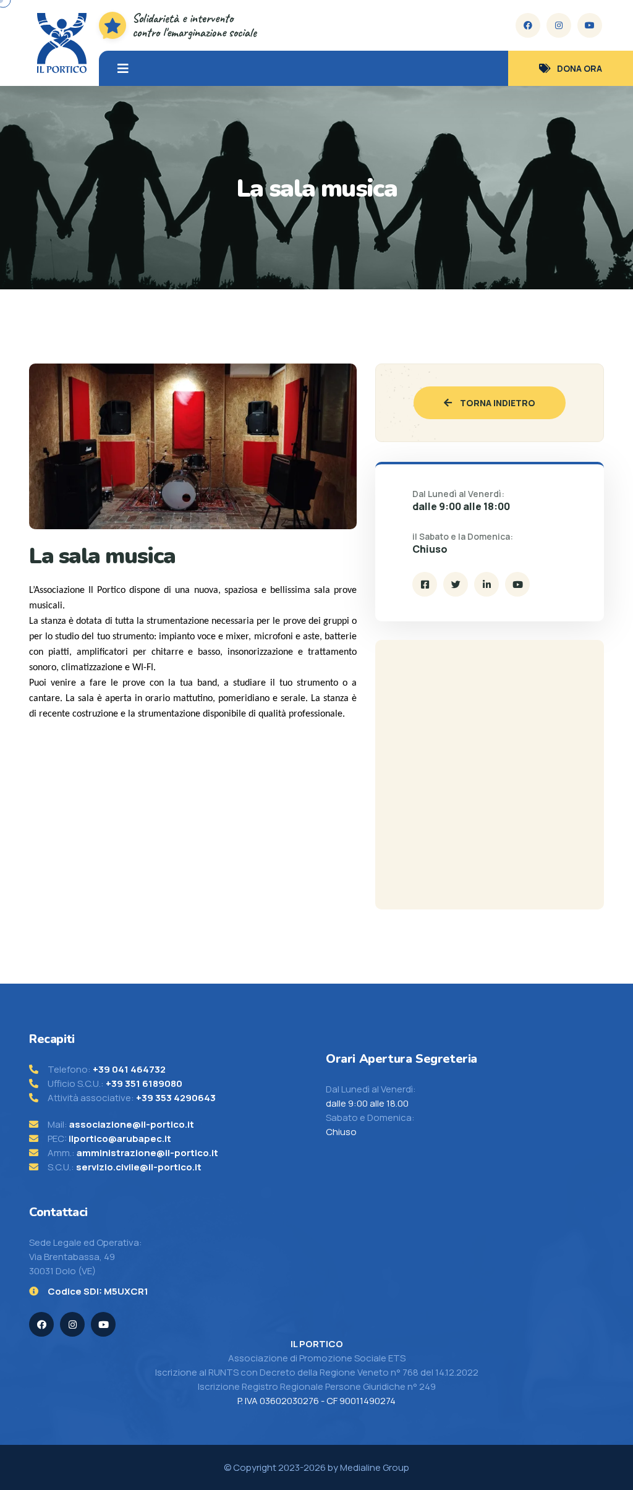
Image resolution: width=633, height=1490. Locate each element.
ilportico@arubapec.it (120, 1138)
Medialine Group (374, 1467)
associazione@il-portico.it (131, 1124)
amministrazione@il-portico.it (147, 1152)
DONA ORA (579, 68)
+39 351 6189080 (144, 1083)
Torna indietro (496, 403)
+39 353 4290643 (176, 1097)
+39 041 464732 (129, 1069)
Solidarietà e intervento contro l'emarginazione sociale (194, 25)
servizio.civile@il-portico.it (139, 1166)
